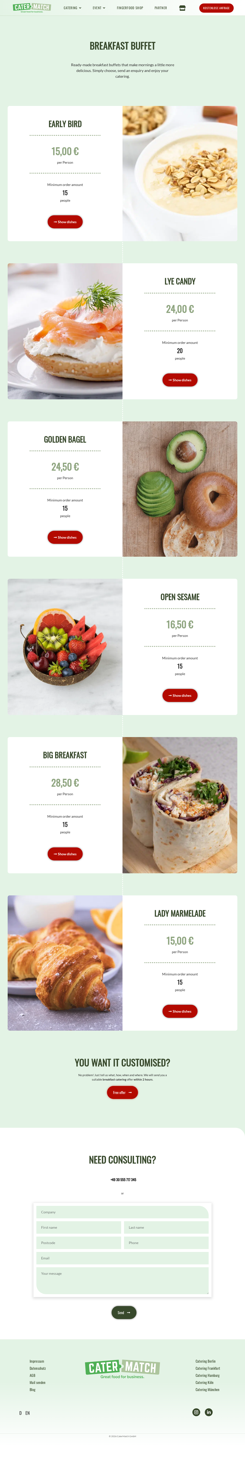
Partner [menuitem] (161, 7)
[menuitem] (72, 8)
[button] (65, 221)
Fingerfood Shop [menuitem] (130, 7)
